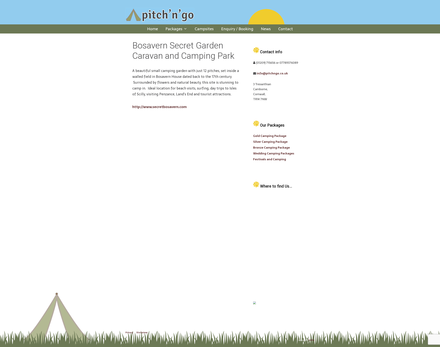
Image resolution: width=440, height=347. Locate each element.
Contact (285, 29)
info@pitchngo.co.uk (272, 73)
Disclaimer (142, 332)
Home (152, 29)
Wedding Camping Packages (273, 153)
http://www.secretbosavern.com (159, 107)
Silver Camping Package (270, 141)
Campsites (204, 29)
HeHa (312, 340)
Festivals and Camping (269, 159)
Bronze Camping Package (271, 147)
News (266, 29)
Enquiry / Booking (237, 29)
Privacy (129, 332)
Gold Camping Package (269, 135)
